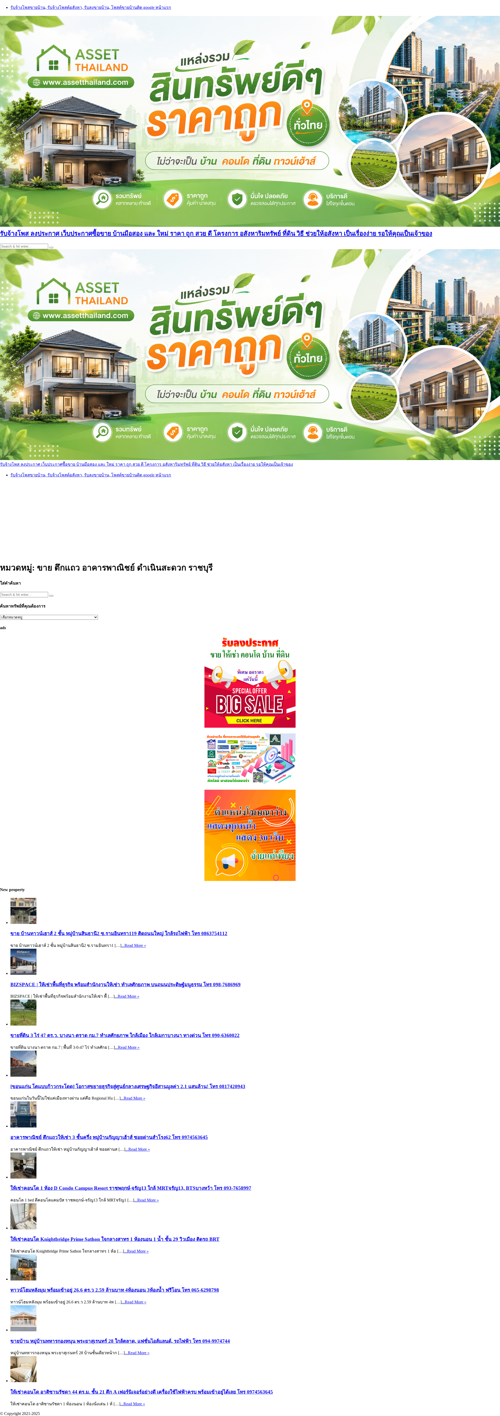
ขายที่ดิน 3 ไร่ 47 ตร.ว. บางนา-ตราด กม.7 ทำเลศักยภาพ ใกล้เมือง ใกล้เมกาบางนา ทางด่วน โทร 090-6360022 (125, 1035)
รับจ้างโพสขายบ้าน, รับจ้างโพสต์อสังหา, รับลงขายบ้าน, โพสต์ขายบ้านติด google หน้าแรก (90, 7)
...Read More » (133, 945)
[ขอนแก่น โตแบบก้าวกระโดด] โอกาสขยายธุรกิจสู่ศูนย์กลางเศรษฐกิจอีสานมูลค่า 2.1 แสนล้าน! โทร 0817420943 (127, 1086)
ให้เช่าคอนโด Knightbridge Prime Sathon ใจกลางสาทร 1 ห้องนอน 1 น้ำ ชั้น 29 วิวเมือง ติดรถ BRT (115, 1239)
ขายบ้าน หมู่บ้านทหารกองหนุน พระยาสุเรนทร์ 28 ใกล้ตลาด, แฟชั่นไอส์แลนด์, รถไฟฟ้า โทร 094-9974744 (120, 1341)
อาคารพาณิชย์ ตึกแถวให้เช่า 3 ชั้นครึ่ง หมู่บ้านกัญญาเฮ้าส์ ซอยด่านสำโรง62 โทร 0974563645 (109, 1137)
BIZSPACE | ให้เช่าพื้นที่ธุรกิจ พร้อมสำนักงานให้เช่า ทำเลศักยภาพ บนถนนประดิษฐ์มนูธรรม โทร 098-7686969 (125, 984)
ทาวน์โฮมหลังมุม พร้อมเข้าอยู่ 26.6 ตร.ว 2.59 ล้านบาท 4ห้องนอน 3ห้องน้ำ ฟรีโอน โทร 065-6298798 (114, 1290)
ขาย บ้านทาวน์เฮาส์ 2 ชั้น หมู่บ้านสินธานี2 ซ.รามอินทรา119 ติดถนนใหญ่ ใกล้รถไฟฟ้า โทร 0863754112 (118, 933)
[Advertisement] (250, 518)
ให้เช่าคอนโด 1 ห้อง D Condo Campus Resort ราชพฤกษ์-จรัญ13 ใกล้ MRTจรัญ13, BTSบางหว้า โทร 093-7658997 (130, 1188)
